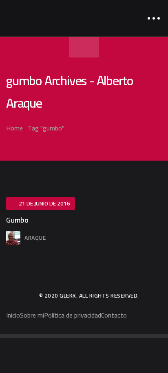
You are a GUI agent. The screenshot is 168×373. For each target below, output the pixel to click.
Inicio (13, 315)
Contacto (114, 315)
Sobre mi (32, 315)
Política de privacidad (72, 315)
